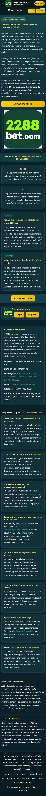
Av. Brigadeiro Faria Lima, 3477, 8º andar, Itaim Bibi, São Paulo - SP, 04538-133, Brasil (22, 376)
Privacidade (19, 782)
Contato (40, 778)
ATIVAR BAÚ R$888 (23, 104)
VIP (3, 778)
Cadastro (15, 774)
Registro (41, 10)
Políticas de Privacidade (23, 631)
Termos (29, 782)
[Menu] (4, 11)
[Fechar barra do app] (2, 3)
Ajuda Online (24, 523)
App (40, 774)
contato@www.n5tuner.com (23, 384)
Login (32, 11)
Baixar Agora (39, 3)
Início (6, 774)
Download (32, 774)
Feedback (25, 778)
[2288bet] (8, 312)
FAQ (33, 778)
